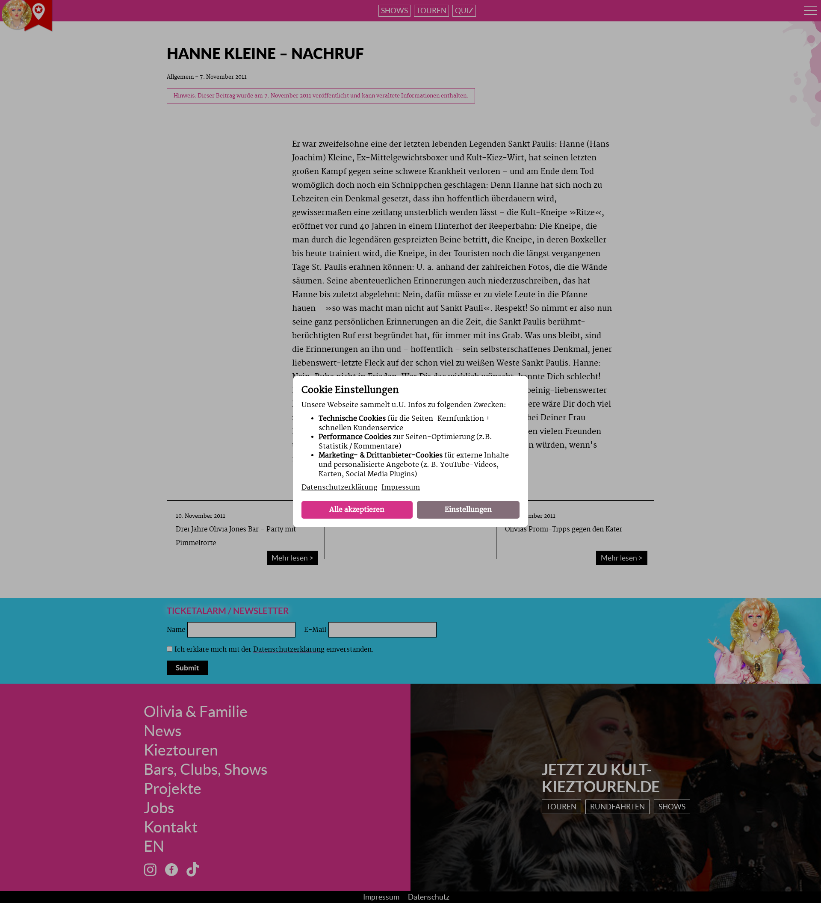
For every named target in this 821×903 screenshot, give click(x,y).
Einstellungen (468, 509)
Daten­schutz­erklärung (339, 487)
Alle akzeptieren (356, 509)
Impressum (400, 487)
